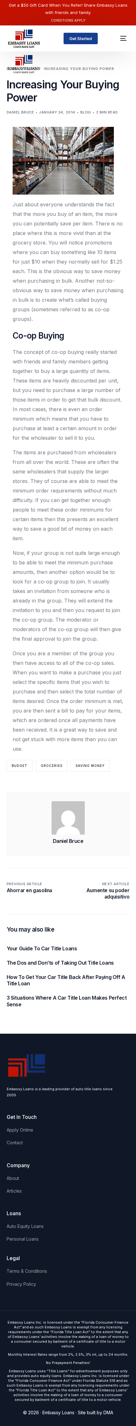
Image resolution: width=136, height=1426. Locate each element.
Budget (20, 766)
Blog (85, 112)
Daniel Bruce (20, 112)
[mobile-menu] (120, 38)
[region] (68, 1371)
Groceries (51, 766)
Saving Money (90, 766)
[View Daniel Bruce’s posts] (68, 818)
